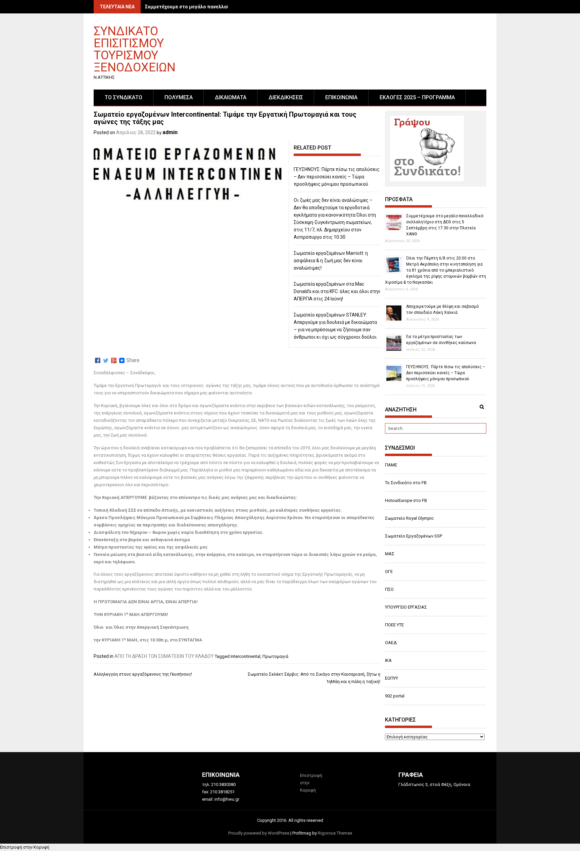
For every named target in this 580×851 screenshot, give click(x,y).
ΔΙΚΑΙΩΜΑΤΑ (230, 97)
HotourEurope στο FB (406, 500)
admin (170, 132)
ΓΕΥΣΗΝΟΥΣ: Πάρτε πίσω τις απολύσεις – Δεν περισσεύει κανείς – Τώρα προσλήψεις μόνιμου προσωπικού (337, 177)
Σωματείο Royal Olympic (409, 518)
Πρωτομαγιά (275, 656)
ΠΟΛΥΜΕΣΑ (178, 97)
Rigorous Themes (335, 833)
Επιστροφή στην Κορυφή (24, 847)
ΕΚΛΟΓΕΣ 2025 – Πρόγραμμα (417, 97)
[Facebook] (98, 360)
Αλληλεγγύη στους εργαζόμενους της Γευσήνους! (143, 674)
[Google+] (114, 360)
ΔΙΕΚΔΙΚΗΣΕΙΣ (286, 97)
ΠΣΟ (389, 589)
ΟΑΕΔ (391, 642)
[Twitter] (106, 360)
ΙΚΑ (388, 660)
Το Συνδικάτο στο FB (406, 482)
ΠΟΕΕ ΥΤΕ (394, 624)
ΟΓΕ (389, 571)
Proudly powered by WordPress (258, 833)
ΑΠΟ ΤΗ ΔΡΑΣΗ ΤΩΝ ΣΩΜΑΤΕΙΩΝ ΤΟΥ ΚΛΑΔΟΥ (164, 656)
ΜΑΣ (389, 553)
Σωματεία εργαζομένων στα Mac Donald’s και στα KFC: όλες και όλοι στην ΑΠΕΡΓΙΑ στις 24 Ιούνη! (337, 291)
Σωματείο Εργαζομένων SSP (413, 535)
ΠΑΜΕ (391, 464)
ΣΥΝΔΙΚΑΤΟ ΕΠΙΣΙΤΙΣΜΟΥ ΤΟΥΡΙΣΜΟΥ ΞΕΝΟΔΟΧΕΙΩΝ (135, 48)
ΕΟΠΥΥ (391, 678)
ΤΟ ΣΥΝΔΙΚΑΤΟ (123, 97)
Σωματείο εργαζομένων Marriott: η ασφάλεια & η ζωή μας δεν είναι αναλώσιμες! (331, 260)
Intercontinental (245, 656)
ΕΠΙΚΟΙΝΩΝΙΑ (341, 97)
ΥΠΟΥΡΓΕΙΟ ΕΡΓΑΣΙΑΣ (406, 607)
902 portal (394, 695)
